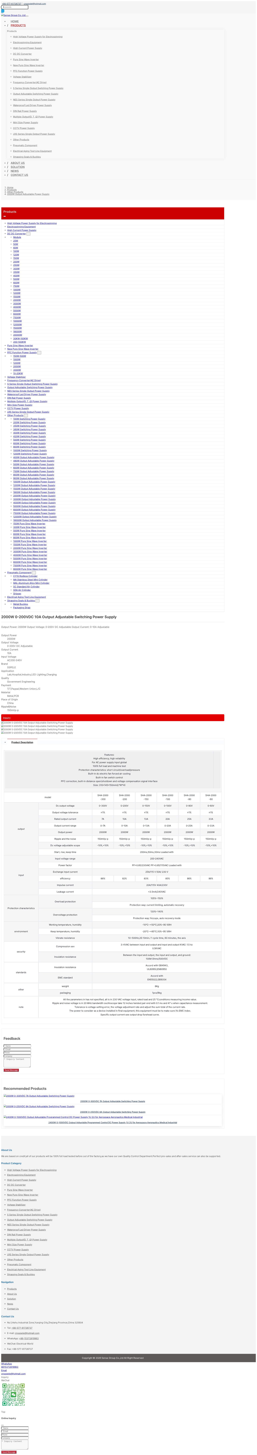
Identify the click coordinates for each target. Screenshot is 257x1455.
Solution (18, 166)
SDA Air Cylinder (22, 590)
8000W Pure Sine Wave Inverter (30, 569)
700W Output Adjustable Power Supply (33, 471)
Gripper (17, 593)
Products (18, 25)
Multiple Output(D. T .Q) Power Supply (33, 116)
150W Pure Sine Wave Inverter (29, 523)
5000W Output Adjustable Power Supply (34, 506)
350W (16, 272)
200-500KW (19, 342)
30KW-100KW (20, 338)
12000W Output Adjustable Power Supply (35, 516)
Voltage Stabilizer (22, 76)
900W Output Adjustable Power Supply (33, 478)
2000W (17, 300)
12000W (17, 324)
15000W (17, 328)
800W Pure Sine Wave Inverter (29, 537)
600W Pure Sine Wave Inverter (29, 534)
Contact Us (19, 174)
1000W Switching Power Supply (30, 450)
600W (16, 282)
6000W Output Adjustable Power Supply (34, 509)
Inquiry (7, 717)
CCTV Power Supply (24, 128)
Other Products (21, 139)
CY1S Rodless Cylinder (25, 576)
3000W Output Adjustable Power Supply (34, 499)
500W (16, 279)
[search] (2, 11)
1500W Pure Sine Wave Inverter (30, 544)
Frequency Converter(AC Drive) (30, 82)
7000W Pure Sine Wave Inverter (30, 565)
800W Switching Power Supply (29, 446)
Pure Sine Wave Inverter (26, 59)
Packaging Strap (21, 607)
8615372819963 (9, 1367)
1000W (16, 289)
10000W (17, 321)
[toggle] (4, 216)
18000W (17, 331)
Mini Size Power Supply (25, 122)
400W (16, 275)
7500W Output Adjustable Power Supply (34, 513)
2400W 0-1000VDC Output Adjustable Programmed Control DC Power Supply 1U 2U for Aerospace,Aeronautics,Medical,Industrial (112, 1122)
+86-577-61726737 (11, 3)
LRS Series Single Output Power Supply (34, 134)
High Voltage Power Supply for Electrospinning (37, 36)
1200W (16, 293)
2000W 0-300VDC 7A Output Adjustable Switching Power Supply (112, 1101)
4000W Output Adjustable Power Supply (34, 502)
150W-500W (19, 356)
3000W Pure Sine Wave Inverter (30, 551)
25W (15, 240)
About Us (18, 162)
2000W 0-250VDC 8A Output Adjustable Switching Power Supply (112, 1112)
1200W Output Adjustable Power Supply (34, 485)
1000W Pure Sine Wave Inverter (30, 541)
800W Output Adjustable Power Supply (33, 474)
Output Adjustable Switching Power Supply (35, 93)
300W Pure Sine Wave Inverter (29, 527)
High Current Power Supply (27, 48)
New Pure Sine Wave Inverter (28, 65)
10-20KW (18, 373)
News (15, 170)
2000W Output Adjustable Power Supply (34, 495)
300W (16, 268)
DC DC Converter (22, 53)
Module (17, 237)
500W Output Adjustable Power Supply (33, 464)
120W (16, 254)
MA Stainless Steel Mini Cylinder (30, 579)
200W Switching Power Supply (29, 422)
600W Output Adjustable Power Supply (33, 467)
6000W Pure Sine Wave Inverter (30, 562)
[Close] (2, 1425)
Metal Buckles (20, 604)
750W (16, 286)
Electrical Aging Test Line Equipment (32, 151)
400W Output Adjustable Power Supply (33, 457)
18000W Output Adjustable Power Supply (35, 520)
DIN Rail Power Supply (25, 111)
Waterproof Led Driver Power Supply (32, 105)
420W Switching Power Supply (29, 436)
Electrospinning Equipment (27, 42)
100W (16, 251)
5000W (17, 310)
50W (15, 244)
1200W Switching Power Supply (30, 453)
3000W (17, 303)
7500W (17, 317)
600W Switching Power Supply (29, 443)
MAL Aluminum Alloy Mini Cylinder (31, 583)
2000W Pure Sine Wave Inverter (30, 548)
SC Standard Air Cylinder (26, 586)
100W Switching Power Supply (29, 418)
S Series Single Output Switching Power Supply (38, 88)
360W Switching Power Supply (29, 429)
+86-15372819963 (29, 1338)
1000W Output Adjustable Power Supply (34, 481)
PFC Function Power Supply (28, 71)
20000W (17, 335)
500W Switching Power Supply (29, 439)
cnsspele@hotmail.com (35, 3)
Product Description (22, 742)
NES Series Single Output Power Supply (34, 99)
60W (15, 247)
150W (16, 258)
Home (15, 21)
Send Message (11, 1070)
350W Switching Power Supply (29, 425)
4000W (17, 307)
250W (16, 265)
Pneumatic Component (25, 145)
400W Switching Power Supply (29, 432)
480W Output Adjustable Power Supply (33, 460)
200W (16, 261)
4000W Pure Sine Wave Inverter (30, 555)
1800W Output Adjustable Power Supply (34, 492)
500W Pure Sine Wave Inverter (29, 530)
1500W (16, 296)
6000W (17, 314)
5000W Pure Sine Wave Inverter (30, 558)
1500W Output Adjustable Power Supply (34, 488)
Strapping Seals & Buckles (27, 156)
